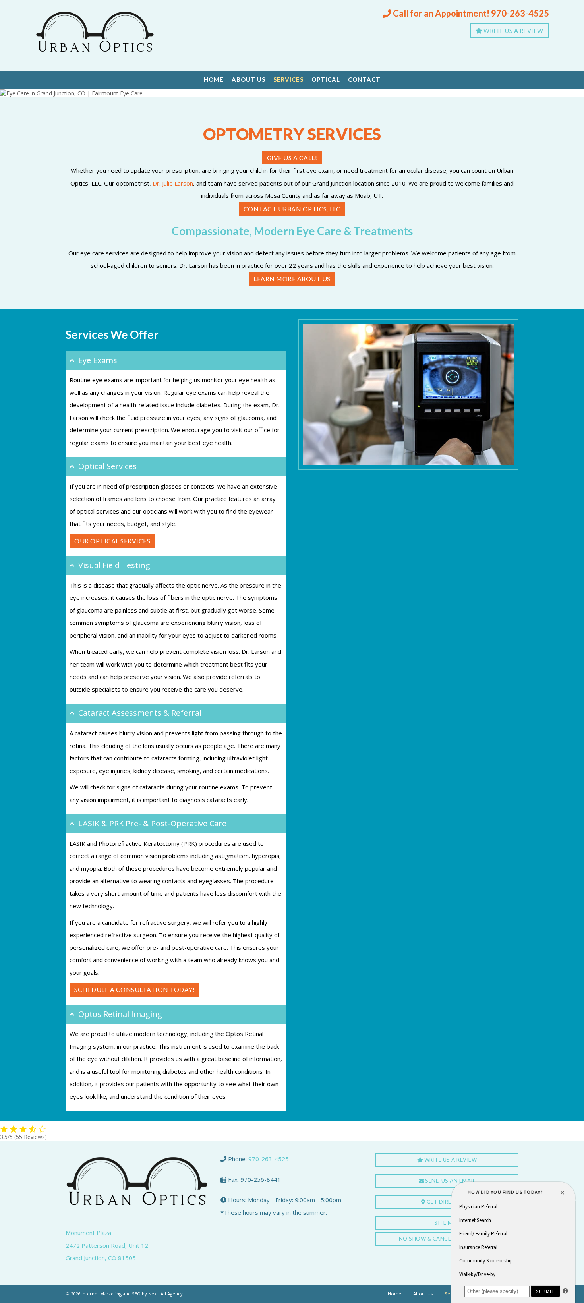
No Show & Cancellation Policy (447, 1238)
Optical (325, 79)
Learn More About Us (292, 278)
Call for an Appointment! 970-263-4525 (470, 13)
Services (288, 79)
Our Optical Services (112, 541)
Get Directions (449, 1202)
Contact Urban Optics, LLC (292, 209)
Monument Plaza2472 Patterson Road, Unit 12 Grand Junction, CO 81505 (107, 1245)
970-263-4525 (268, 1159)
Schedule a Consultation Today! (134, 989)
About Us (248, 79)
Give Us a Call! (292, 157)
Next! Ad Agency (165, 1294)
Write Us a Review (512, 30)
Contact (364, 79)
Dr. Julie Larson (173, 183)
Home (214, 79)
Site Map (447, 1223)
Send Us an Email (450, 1180)
